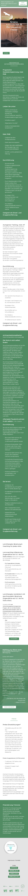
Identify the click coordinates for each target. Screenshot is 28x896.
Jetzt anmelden (22, 3)
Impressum (11, 860)
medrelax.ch (14, 870)
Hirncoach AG (14, 876)
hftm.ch (14, 868)
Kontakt (18, 860)
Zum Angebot (14, 638)
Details (6, 53)
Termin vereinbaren (9, 707)
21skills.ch (14, 873)
